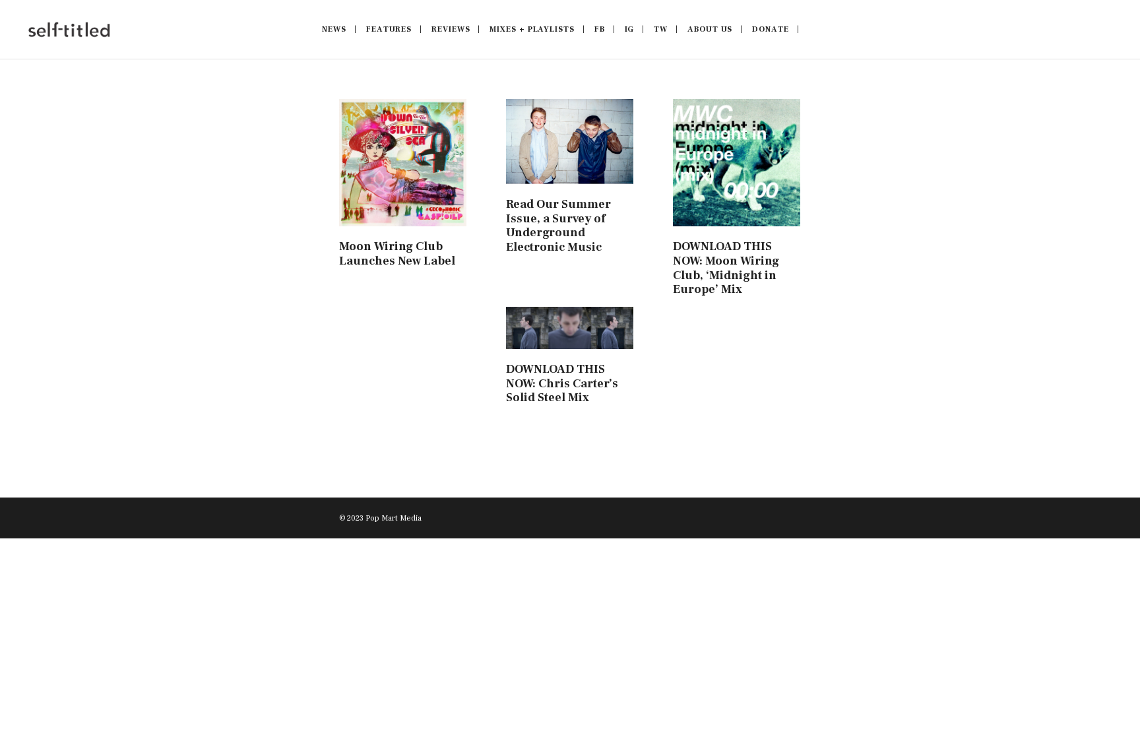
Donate (770, 29)
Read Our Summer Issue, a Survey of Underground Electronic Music (558, 226)
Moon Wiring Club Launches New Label (397, 254)
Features (389, 29)
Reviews (450, 29)
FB (599, 29)
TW (661, 29)
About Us (709, 29)
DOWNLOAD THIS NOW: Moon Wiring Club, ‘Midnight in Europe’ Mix (726, 268)
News (334, 29)
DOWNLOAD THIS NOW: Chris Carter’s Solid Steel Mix (562, 383)
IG (630, 29)
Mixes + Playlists (532, 29)
